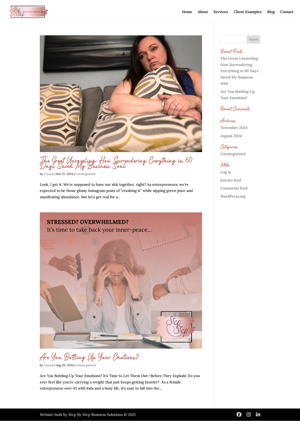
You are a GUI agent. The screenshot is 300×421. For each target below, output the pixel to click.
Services (220, 12)
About (203, 12)
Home (187, 12)
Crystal (49, 174)
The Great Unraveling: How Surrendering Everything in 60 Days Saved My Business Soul (116, 163)
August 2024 (231, 135)
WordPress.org (233, 196)
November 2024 (234, 127)
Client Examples (248, 12)
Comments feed (234, 188)
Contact (286, 12)
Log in (225, 172)
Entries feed (230, 180)
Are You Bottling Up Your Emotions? (89, 357)
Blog (271, 12)
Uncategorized (85, 174)
